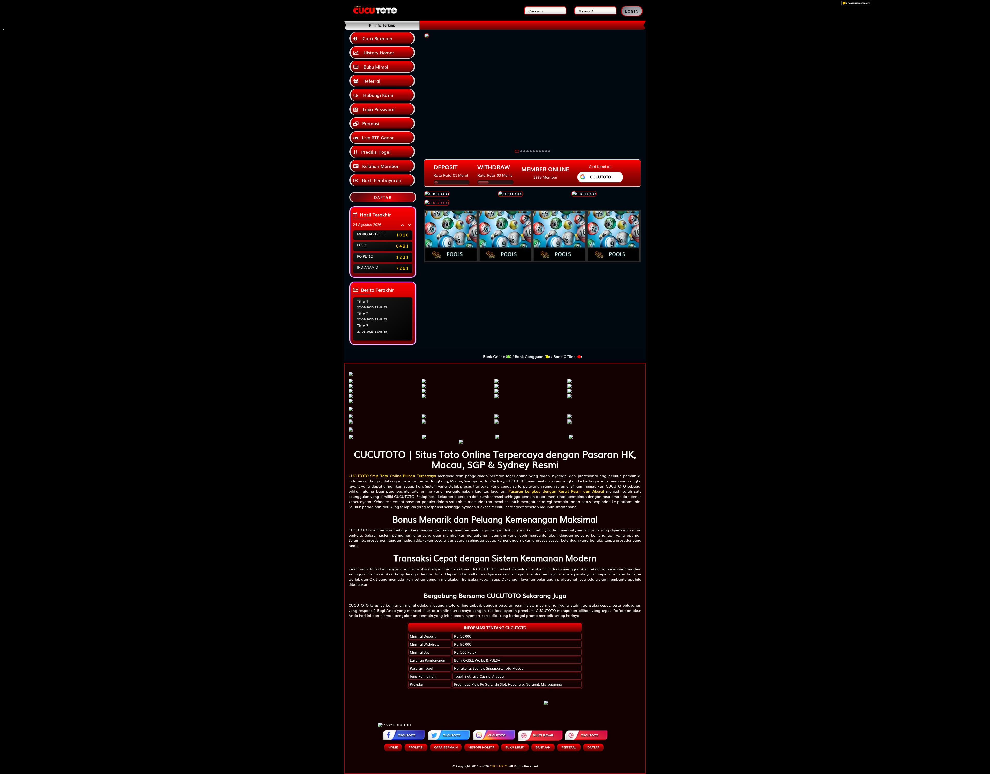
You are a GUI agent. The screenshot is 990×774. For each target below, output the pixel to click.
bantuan (542, 747)
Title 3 (362, 325)
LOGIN (632, 11)
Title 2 (362, 313)
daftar (593, 747)
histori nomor (481, 747)
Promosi (370, 123)
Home (393, 747)
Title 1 (362, 301)
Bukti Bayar (543, 735)
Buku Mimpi (374, 66)
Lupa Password (377, 109)
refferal (568, 747)
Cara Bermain (376, 38)
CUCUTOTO (406, 735)
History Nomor (377, 52)
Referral (370, 81)
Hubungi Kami (376, 95)
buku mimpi (515, 747)
